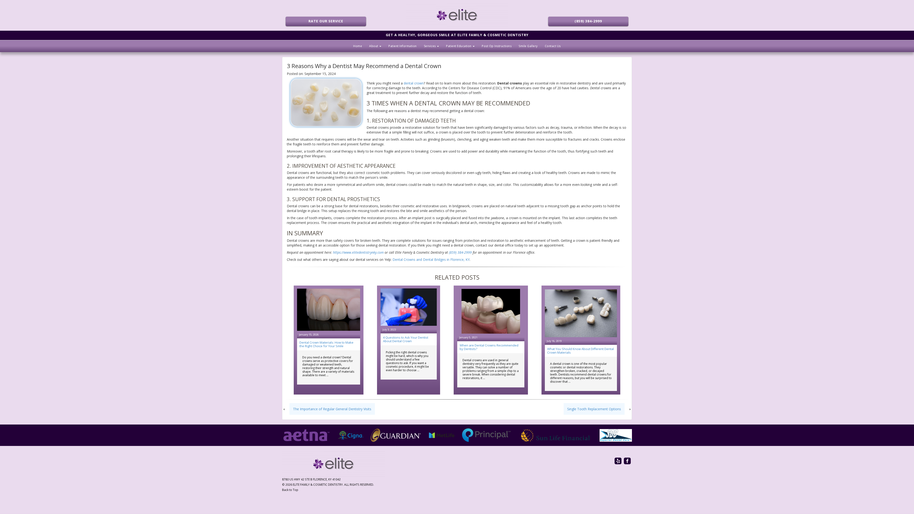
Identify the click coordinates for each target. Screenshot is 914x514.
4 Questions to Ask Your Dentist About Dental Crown (405, 339)
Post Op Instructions (497, 46)
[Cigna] (351, 435)
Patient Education (459, 46)
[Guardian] (396, 435)
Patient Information (402, 46)
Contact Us (553, 46)
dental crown (414, 83)
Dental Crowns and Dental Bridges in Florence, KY (431, 259)
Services (430, 46)
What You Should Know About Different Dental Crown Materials (580, 351)
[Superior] (616, 435)
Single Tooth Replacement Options (594, 409)
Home (357, 46)
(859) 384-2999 (588, 21)
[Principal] (486, 435)
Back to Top (290, 490)
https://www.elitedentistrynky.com (358, 252)
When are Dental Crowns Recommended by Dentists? (489, 347)
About (374, 46)
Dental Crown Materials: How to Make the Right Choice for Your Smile (326, 344)
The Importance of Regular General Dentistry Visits (332, 409)
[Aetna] (306, 435)
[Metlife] (442, 435)
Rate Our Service (325, 21)
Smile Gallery (528, 46)
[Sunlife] (555, 435)
